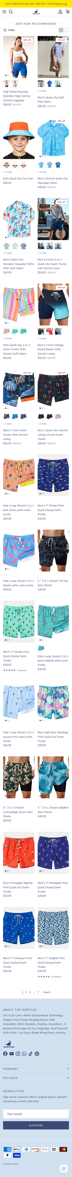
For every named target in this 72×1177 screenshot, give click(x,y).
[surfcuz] (36, 11)
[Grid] (61, 30)
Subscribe (36, 1125)
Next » (47, 992)
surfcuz (14, 1164)
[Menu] (4, 12)
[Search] (12, 12)
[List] (66, 30)
